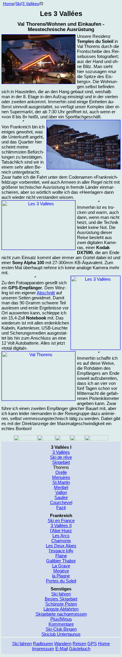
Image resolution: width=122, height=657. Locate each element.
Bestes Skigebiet (61, 598)
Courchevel (61, 502)
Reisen (79, 643)
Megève (61, 570)
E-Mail (61, 648)
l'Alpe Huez (61, 530)
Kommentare (61, 624)
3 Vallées (30, 3)
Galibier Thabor (61, 560)
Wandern (62, 643)
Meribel (61, 487)
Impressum (43, 648)
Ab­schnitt (46, 292)
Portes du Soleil (61, 580)
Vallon (61, 492)
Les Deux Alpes (61, 545)
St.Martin (61, 482)
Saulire (61, 497)
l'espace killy (61, 550)
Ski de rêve (61, 457)
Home (8, 3)
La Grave (61, 565)
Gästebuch (79, 648)
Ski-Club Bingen (61, 629)
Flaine (61, 555)
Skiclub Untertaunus (61, 634)
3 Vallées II (61, 525)
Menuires (61, 477)
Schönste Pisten (61, 603)
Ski (18, 3)
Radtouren (43, 643)
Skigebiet (61, 462)
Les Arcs (61, 535)
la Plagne (61, 575)
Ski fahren (61, 593)
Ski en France (61, 520)
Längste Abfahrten (61, 608)
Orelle (61, 472)
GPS (92, 643)
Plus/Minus (61, 619)
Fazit (61, 507)
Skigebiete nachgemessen (61, 613)
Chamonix (61, 540)
